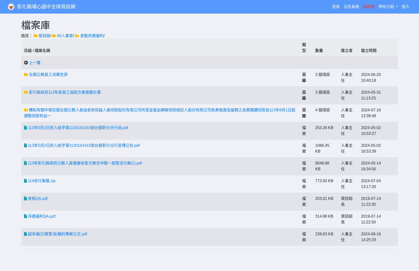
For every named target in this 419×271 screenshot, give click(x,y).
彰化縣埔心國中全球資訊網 (46, 6)
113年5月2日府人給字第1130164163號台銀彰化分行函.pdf (78, 128)
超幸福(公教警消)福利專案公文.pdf (57, 234)
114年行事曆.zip (42, 181)
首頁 (337, 6)
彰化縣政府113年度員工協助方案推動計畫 (65, 92)
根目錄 (44, 36)
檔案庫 (369, 7)
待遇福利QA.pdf (41, 216)
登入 (406, 7)
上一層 (34, 63)
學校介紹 (387, 7)
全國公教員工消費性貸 (48, 75)
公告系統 (351, 7)
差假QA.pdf (38, 199)
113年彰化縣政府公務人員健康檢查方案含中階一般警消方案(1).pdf (85, 163)
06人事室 (65, 36)
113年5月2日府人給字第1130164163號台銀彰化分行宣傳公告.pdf (84, 145)
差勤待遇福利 (92, 36)
